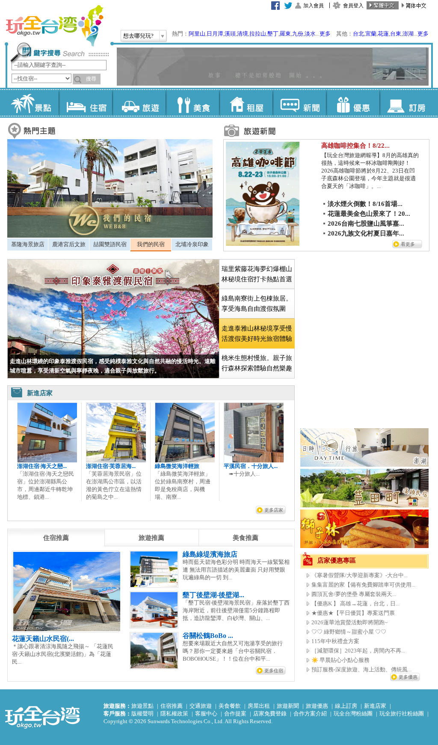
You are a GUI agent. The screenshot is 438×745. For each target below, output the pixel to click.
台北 (358, 33)
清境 (242, 33)
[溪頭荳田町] (364, 505)
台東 (395, 33)
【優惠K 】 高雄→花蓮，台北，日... (355, 603)
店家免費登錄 (270, 713)
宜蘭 (370, 33)
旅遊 (139, 103)
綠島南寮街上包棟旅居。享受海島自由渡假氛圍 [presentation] (257, 303)
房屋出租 (259, 706)
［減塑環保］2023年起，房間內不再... (358, 650)
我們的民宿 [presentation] (151, 244)
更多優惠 (408, 676)
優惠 (352, 103)
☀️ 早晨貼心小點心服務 (340, 660)
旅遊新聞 (288, 706)
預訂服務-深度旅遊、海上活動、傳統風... (361, 669)
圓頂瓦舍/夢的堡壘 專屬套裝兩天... (353, 594)
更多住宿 (273, 670)
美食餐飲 (230, 706)
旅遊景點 (142, 706)
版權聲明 (142, 713)
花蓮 (383, 33)
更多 (325, 33)
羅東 (285, 33)
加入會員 (313, 6)
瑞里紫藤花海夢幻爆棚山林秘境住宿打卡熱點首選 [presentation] (257, 274)
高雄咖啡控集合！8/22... (355, 145)
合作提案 (235, 713)
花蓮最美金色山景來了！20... (369, 213)
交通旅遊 (200, 706)
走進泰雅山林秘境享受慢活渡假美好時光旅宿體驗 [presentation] (257, 333)
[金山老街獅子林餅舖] (364, 546)
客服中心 (206, 713)
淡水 (310, 33)
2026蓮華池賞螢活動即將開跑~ (349, 622)
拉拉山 (257, 33)
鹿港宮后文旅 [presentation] (69, 244)
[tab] (27, 244)
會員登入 (353, 6)
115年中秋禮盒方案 (335, 641)
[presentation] (56, 537)
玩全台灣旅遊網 (54, 25)
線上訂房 (346, 706)
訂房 (406, 103)
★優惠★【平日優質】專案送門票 (353, 613)
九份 (297, 33)
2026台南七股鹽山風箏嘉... (366, 223)
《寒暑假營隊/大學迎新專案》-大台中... (359, 575)
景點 (32, 103)
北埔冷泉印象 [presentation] (192, 244)
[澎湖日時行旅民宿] (364, 465)
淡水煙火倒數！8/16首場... (365, 203)
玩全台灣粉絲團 (353, 713)
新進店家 (375, 706)
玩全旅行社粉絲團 (401, 713)
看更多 (408, 244)
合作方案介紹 (310, 713)
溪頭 (230, 33)
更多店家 (273, 510)
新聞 (299, 103)
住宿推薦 (171, 706)
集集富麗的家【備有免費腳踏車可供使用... (363, 584)
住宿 (85, 103)
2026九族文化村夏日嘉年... (366, 233)
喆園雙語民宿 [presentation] (110, 244)
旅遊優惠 (317, 706)
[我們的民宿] (110, 235)
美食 (192, 103)
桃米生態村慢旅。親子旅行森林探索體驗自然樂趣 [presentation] (257, 363)
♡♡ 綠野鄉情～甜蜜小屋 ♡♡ (348, 632)
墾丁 (272, 33)
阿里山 (197, 33)
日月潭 (215, 33)
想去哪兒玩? (138, 36)
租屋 (245, 103)
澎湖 (408, 33)
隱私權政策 (174, 713)
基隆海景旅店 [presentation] (27, 244)
